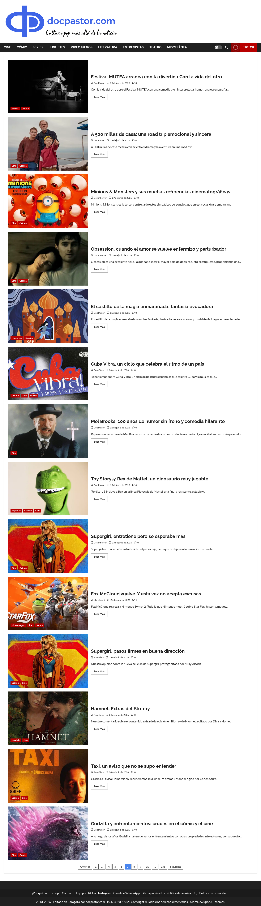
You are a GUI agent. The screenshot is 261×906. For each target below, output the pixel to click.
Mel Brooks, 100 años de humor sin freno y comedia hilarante (48, 431)
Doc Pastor (99, 83)
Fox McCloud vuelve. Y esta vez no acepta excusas (48, 603)
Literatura (107, 47)
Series (38, 47)
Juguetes (57, 47)
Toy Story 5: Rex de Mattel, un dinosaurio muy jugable (48, 488)
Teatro (155, 47)
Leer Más (101, 97)
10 (147, 866)
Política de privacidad (213, 893)
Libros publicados (153, 893)
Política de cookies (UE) (182, 893)
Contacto (68, 893)
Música (33, 395)
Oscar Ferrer (100, 197)
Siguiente (175, 866)
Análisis (28, 510)
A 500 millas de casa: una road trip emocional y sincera (48, 144)
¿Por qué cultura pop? (46, 893)
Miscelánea (177, 47)
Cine (7, 47)
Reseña (29, 338)
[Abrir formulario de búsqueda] (226, 47)
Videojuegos (81, 47)
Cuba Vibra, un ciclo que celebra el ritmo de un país (48, 374)
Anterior (85, 866)
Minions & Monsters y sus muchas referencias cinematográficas (48, 201)
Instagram (104, 893)
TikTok (248, 47)
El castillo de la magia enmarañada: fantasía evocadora (48, 316)
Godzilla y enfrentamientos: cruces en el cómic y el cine (48, 833)
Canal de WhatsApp (126, 893)
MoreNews (197, 902)
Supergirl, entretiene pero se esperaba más (48, 546)
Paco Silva (99, 370)
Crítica (25, 108)
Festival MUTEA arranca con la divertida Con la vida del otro (48, 86)
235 (163, 866)
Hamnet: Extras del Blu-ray (48, 718)
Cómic (22, 47)
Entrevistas (133, 47)
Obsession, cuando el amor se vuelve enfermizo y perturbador (48, 259)
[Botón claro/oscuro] (218, 47)
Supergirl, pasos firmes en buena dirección (48, 661)
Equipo (81, 893)
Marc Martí (99, 599)
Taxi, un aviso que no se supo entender (48, 776)
